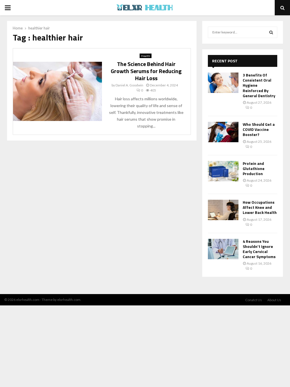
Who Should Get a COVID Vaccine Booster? (259, 129)
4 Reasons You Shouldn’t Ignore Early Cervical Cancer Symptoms (259, 249)
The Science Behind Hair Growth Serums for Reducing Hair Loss (146, 70)
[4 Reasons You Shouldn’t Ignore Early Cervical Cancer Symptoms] (223, 249)
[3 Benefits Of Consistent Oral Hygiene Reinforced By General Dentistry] (223, 83)
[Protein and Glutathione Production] (223, 171)
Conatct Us (253, 300)
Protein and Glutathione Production (254, 168)
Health (145, 56)
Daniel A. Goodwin (129, 85)
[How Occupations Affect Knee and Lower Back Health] (223, 210)
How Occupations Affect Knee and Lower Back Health (260, 207)
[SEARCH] (271, 32)
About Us (274, 300)
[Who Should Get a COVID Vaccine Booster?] (223, 132)
